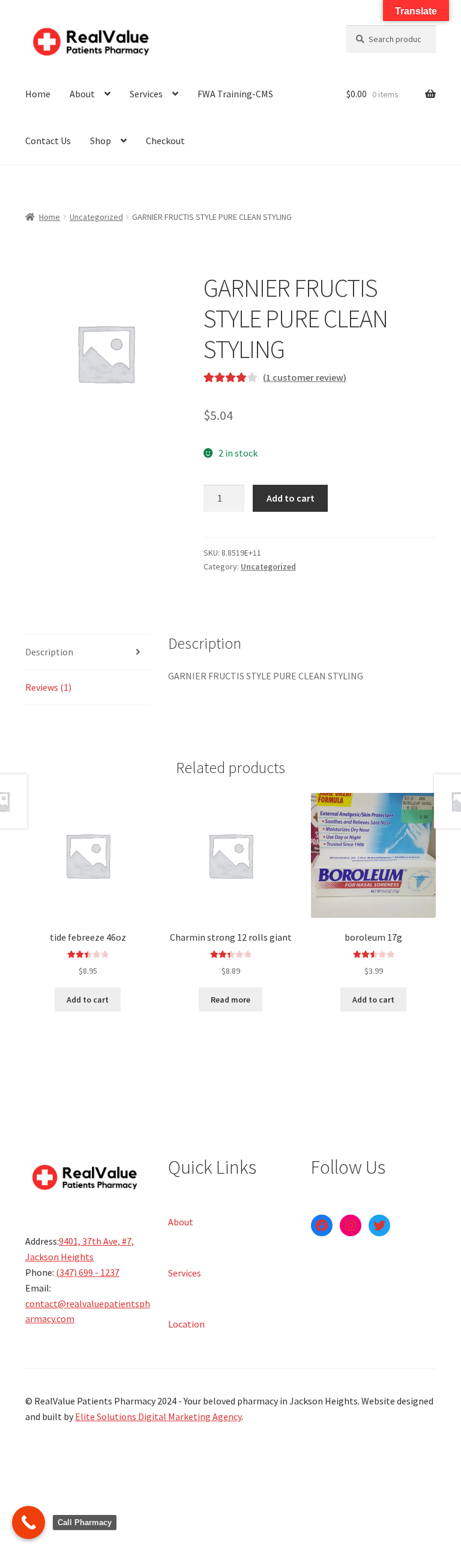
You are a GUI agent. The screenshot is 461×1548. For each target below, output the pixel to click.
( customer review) (304, 377)
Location (186, 1323)
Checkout (165, 141)
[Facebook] (322, 1225)
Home (37, 94)
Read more (230, 999)
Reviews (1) (48, 687)
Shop (100, 141)
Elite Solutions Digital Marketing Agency (158, 1416)
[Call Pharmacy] (28, 1522)
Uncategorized (96, 216)
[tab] (87, 652)
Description (49, 652)
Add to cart (291, 498)
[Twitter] (379, 1225)
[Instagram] (350, 1225)
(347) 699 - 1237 (87, 1272)
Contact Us (48, 141)
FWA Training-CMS (235, 94)
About (82, 94)
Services (146, 94)
